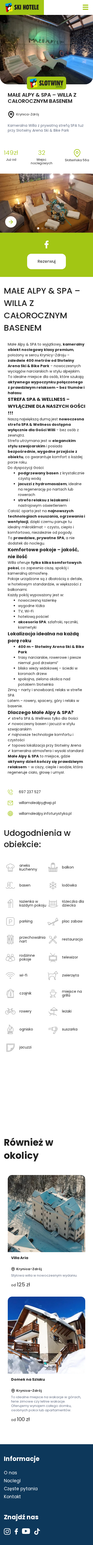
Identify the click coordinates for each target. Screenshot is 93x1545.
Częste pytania (21, 1489)
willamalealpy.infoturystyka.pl (45, 813)
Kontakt (12, 1497)
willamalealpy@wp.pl (37, 802)
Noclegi (12, 1481)
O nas (10, 1473)
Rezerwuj (46, 261)
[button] (11, 222)
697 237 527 (30, 791)
